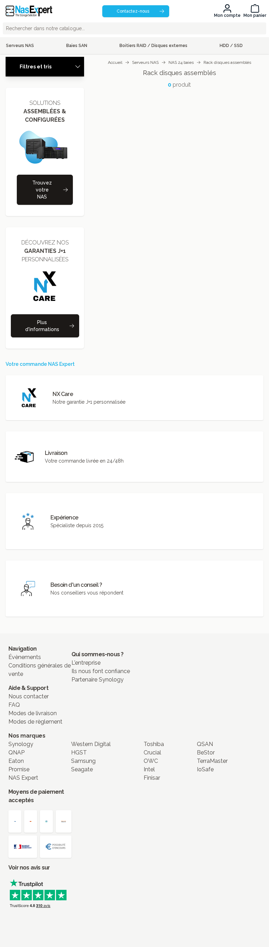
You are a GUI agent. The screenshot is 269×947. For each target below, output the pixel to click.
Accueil (115, 62)
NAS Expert (23, 777)
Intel (149, 769)
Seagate (82, 769)
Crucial (152, 752)
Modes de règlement (35, 721)
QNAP (16, 752)
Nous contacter (28, 696)
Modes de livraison (32, 713)
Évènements (24, 657)
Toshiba (154, 744)
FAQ (14, 704)
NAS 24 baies (181, 62)
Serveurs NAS (145, 62)
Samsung (83, 761)
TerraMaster (212, 761)
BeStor (206, 752)
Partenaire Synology (97, 679)
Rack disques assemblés (227, 62)
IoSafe (205, 769)
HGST (79, 752)
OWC (151, 761)
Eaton (16, 761)
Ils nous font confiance (100, 671)
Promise (18, 769)
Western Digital (91, 744)
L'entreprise (86, 662)
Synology (20, 744)
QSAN (205, 744)
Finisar (152, 777)
